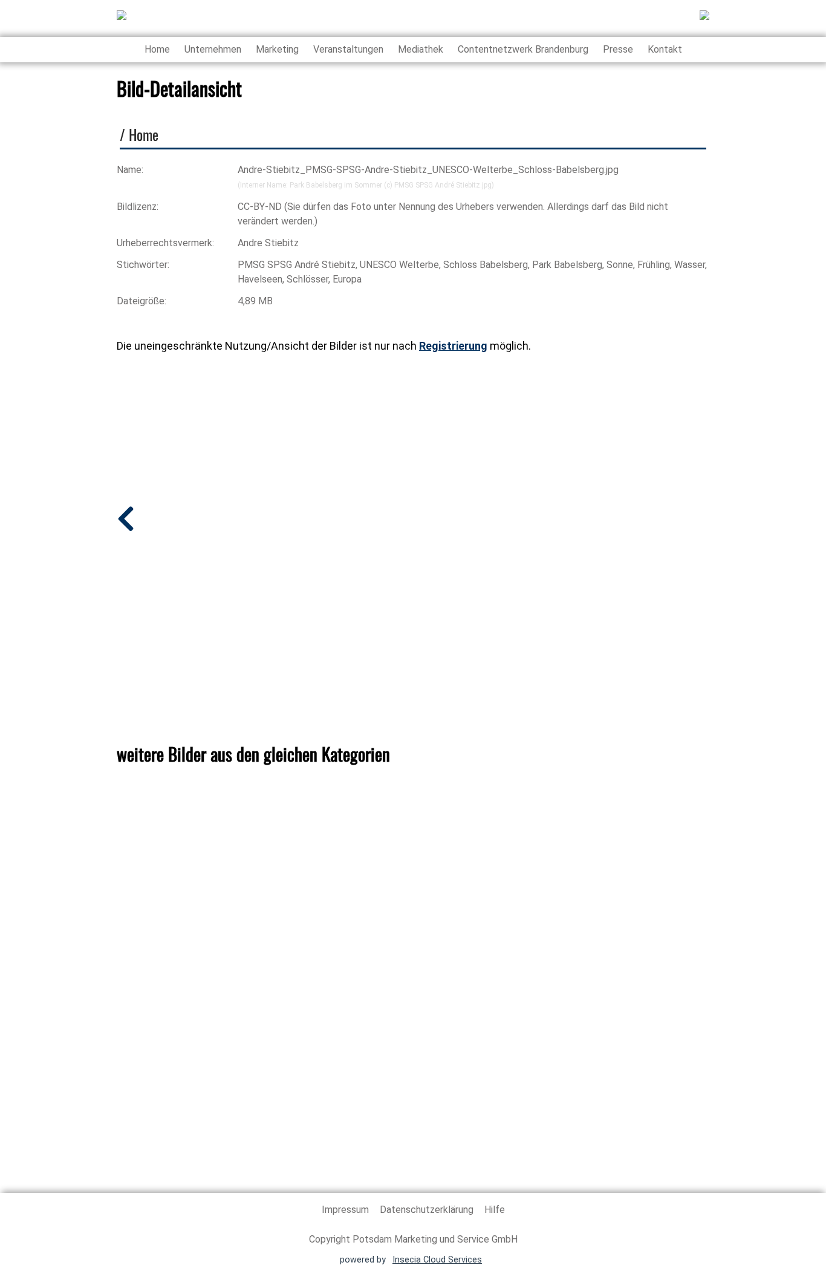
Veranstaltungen (348, 49)
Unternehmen (212, 49)
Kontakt (665, 49)
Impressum (346, 1209)
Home (157, 49)
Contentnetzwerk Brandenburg (523, 49)
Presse (618, 49)
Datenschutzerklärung (428, 1209)
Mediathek (420, 49)
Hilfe (494, 1209)
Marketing (277, 49)
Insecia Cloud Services (437, 1260)
